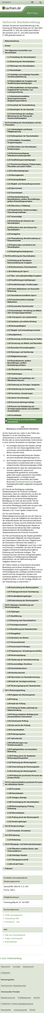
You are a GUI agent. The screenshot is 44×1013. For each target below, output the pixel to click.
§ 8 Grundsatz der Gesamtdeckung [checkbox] (21, 105)
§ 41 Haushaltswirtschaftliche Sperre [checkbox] (21, 295)
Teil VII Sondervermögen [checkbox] (14, 826)
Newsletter (6, 1010)
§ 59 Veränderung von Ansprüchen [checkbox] (21, 389)
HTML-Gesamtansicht (13, 915)
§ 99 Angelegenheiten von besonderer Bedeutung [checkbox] (22, 750)
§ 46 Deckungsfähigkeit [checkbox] (16, 326)
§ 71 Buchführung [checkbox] (14, 616)
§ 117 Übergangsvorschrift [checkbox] (17, 860)
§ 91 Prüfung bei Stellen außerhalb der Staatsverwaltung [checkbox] (22, 709)
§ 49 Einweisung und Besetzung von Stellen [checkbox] (24, 339)
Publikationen (24, 998)
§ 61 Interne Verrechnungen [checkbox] (18, 398)
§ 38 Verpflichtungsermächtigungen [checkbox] (21, 280)
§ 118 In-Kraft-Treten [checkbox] (15, 864)
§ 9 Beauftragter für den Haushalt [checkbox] (20, 109)
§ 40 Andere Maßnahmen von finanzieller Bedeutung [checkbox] (23, 290)
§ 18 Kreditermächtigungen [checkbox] (18, 171)
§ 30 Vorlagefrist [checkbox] (13, 234)
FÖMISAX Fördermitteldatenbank (17, 1004)
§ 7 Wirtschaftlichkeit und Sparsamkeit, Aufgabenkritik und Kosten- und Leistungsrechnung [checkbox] (22, 90)
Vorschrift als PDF (12, 918)
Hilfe (18, 922)
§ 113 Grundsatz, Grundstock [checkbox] (18, 831)
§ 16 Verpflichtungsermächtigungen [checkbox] (21, 160)
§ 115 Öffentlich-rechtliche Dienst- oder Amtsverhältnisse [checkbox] (22, 850)
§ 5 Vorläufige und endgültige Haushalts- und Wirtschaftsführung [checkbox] (23, 76)
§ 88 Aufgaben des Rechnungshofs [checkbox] (21, 695)
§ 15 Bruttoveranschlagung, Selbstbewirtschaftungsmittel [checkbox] (19, 154)
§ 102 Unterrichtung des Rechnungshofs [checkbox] (23, 767)
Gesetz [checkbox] (7, 46)
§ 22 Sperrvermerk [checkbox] (14, 188)
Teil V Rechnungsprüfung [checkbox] (15, 690)
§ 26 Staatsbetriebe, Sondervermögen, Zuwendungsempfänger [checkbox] (22, 211)
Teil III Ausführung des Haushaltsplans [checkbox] (20, 256)
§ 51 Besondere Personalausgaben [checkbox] (21, 348)
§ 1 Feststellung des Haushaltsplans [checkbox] (21, 57)
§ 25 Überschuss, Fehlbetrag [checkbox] (18, 206)
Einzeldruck (10, 922)
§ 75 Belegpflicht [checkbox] (14, 633)
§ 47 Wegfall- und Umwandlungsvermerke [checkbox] (23, 330)
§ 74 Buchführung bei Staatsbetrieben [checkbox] (22, 629)
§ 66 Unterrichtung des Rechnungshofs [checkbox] (22, 587)
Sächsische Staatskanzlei (13, 985)
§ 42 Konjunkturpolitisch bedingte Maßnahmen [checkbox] (20, 301)
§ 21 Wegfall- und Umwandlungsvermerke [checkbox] (23, 184)
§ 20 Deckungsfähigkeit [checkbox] (16, 179)
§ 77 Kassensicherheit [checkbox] (16, 642)
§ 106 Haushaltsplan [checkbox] (15, 793)
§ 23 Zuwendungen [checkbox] (14, 193)
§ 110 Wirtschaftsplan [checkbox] (15, 813)
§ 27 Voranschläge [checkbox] (14, 216)
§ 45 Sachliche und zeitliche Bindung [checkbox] (21, 321)
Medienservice (8, 998)
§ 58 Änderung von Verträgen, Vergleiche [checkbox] (23, 385)
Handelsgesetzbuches (25, 482)
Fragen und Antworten (14, 938)
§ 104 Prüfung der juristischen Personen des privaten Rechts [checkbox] (24, 777)
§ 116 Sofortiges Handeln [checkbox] (17, 855)
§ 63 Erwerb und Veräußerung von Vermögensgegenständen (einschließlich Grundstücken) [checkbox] (23, 409)
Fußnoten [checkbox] (9, 868)
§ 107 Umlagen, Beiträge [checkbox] (17, 797)
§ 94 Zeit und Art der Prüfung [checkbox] (18, 725)
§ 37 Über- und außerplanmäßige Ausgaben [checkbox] (24, 276)
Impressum (28, 966)
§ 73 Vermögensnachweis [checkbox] (17, 625)
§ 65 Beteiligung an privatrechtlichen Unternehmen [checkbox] (21, 421)
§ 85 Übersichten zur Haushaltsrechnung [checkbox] (23, 677)
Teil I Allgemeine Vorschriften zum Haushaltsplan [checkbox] (18, 52)
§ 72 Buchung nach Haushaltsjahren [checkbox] (21, 620)
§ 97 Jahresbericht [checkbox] (14, 738)
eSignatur (5, 973)
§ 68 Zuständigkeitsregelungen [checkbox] (19, 596)
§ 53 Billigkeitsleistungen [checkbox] (17, 356)
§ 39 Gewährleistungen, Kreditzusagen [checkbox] (22, 284)
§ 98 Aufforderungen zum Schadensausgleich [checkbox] (17, 744)
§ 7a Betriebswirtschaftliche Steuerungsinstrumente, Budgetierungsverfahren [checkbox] (18, 98)
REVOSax (32, 13)
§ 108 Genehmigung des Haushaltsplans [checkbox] (23, 802)
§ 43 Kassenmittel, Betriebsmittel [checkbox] (20, 306)
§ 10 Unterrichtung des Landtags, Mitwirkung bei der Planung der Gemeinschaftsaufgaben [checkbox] (20, 116)
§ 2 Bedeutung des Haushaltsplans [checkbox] (21, 61)
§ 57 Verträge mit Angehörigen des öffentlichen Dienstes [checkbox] (21, 379)
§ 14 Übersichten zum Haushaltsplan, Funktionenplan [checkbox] (22, 148)
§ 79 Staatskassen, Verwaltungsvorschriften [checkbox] (24, 651)
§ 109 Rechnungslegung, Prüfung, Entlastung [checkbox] (20, 807)
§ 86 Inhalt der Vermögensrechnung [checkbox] (21, 681)
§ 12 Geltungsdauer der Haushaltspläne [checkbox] (22, 136)
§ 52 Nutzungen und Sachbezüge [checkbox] (20, 352)
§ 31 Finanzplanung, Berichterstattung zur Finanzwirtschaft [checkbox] (24, 239)
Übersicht (5, 966)
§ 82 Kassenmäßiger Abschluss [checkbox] (19, 664)
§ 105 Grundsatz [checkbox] (13, 789)
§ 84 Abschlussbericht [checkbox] (16, 673)
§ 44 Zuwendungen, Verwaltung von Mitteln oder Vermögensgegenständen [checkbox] (24, 312)
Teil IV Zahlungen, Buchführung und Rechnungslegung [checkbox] (19, 606)
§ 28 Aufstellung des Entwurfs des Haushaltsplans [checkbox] (20, 222)
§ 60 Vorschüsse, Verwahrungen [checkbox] (20, 393)
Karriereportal (20, 1010)
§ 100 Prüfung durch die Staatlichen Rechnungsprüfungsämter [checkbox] (21, 757)
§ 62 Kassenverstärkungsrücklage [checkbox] (20, 402)
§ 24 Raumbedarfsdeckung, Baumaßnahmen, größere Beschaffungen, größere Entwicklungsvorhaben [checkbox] (23, 199)
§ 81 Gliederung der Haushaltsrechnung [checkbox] (23, 660)
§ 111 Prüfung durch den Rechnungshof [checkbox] (23, 817)
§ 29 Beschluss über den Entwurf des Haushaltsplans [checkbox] (22, 229)
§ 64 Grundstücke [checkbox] (14, 415)
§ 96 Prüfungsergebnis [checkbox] (16, 734)
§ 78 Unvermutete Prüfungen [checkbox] (18, 647)
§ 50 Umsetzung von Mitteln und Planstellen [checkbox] (24, 343)
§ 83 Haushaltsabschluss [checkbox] (17, 668)
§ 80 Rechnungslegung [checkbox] (16, 655)
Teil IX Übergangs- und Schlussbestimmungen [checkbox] (23, 844)
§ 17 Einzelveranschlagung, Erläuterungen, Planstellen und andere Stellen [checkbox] (24, 165)
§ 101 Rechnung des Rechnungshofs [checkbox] (21, 762)
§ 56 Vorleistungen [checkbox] (14, 374)
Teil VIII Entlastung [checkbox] (12, 835)
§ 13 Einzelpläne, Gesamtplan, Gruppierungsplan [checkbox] (19, 141)
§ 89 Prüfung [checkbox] (12, 699)
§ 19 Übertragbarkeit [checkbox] (15, 175)
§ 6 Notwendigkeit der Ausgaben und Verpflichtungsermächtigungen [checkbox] (21, 82)
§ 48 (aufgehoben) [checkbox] (14, 335)
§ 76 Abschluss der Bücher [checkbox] (18, 638)
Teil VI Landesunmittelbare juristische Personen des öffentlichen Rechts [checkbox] (24, 783)
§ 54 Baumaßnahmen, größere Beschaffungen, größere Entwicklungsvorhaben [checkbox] (19, 363)
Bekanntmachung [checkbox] (12, 41)
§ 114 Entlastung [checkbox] (13, 840)
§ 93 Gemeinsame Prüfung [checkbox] (17, 721)
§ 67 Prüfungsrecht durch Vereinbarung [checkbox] (23, 592)
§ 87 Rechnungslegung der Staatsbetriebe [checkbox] (23, 686)
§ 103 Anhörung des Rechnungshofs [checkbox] (21, 771)
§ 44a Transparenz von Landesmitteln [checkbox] (22, 317)
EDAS (33, 1010)
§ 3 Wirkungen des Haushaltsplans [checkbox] (21, 66)
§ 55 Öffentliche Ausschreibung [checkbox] (19, 369)
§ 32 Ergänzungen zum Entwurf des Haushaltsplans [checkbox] (21, 246)
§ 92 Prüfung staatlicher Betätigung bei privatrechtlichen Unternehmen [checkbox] (22, 715)
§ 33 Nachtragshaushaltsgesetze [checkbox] (20, 251)
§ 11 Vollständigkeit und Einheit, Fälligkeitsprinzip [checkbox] (19, 130)
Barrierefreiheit (11, 942)
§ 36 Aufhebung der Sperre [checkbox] (18, 271)
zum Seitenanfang (12, 958)
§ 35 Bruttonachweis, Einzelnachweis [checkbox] (22, 267)
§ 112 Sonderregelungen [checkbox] (17, 821)
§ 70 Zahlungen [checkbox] (13, 612)
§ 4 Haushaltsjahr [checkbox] (14, 70)
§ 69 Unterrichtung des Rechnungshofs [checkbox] (22, 600)
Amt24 (37, 998)
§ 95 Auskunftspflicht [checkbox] (15, 730)
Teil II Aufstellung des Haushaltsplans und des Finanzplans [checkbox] (23, 124)
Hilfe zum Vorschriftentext (15, 935)
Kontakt (16, 966)
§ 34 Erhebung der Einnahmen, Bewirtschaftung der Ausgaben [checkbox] (19, 262)
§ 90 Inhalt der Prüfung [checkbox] (16, 704)
